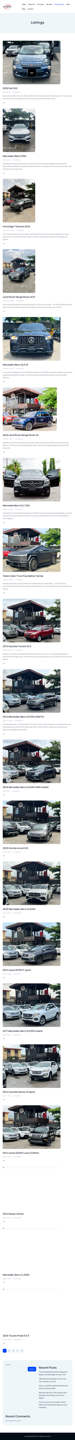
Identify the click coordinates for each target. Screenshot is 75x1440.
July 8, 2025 (6, 791)
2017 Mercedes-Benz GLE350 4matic (23, 1031)
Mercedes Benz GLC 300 (16, 505)
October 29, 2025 (8, 368)
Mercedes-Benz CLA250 (16, 1274)
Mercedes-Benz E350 (14, 156)
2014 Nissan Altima (13, 1213)
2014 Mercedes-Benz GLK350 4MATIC (23, 716)
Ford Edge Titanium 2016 (16, 226)
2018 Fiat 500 (10, 88)
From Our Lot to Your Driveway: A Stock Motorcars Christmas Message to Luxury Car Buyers (53, 1405)
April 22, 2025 (7, 1339)
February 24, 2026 (8, 230)
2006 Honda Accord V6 (15, 848)
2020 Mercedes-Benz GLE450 (19, 909)
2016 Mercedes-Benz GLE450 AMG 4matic (26, 787)
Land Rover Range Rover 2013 (19, 297)
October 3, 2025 (8, 509)
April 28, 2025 (7, 1218)
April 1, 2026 (6, 92)
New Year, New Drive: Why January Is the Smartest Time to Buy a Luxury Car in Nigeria (53, 1395)
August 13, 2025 (8, 650)
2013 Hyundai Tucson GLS (17, 646)
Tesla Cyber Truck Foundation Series (23, 576)
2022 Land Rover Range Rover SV (21, 435)
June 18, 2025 (7, 852)
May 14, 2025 (7, 1157)
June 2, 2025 (7, 1096)
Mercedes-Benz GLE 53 (15, 364)
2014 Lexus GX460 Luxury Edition (21, 1152)
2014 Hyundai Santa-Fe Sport (19, 1092)
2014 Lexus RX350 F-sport (17, 970)
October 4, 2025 (8, 439)
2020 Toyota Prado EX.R (16, 1335)
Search (8, 1365)
